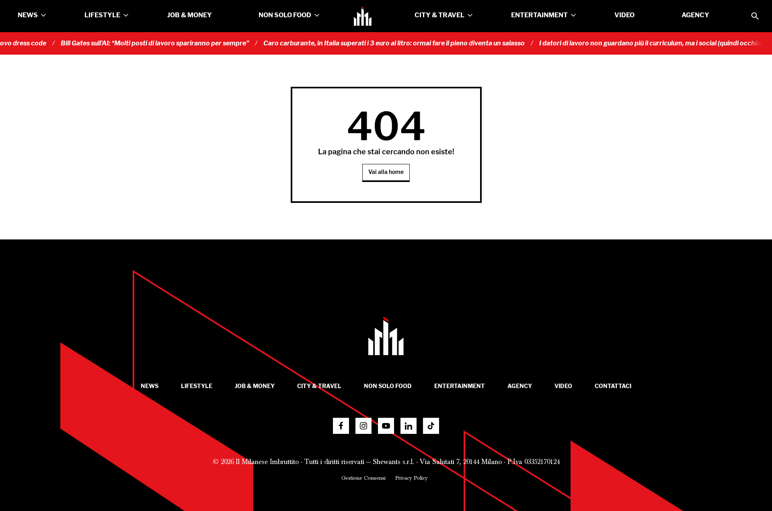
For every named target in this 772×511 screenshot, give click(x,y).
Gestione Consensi (363, 478)
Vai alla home (386, 172)
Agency (695, 15)
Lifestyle (102, 15)
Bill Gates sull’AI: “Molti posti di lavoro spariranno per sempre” (145, 43)
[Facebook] (341, 426)
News (28, 15)
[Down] (43, 15)
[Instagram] (363, 426)
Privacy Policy (411, 478)
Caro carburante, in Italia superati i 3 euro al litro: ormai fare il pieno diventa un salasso (384, 43)
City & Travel (439, 15)
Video (624, 15)
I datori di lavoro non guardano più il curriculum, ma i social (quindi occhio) (641, 43)
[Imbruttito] (362, 16)
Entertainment (539, 15)
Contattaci (613, 386)
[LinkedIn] (408, 426)
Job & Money (189, 15)
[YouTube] (386, 426)
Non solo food (285, 15)
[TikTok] (431, 426)
